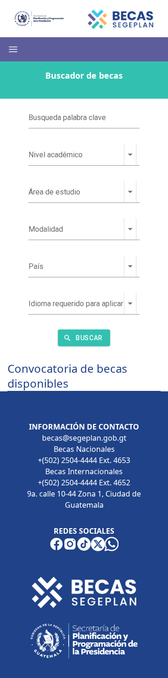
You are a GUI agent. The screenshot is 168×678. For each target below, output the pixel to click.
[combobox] (76, 154)
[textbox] (84, 117)
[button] (130, 154)
